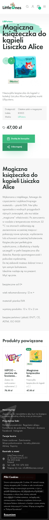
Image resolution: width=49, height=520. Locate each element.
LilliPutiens (8, 21)
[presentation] (6, 60)
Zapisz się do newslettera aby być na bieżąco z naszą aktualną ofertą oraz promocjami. (25, 415)
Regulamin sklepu (31, 425)
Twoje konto (9, 436)
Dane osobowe (10, 440)
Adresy (6, 445)
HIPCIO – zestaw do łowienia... (11, 373)
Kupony (14, 445)
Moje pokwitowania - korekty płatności (21, 443)
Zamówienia (24, 440)
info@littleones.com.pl (33, 467)
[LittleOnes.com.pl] (10, 6)
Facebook (7, 430)
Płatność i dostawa (36, 427)
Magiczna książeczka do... (33, 373)
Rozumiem (10, 514)
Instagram (18, 430)
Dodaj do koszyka (20, 138)
